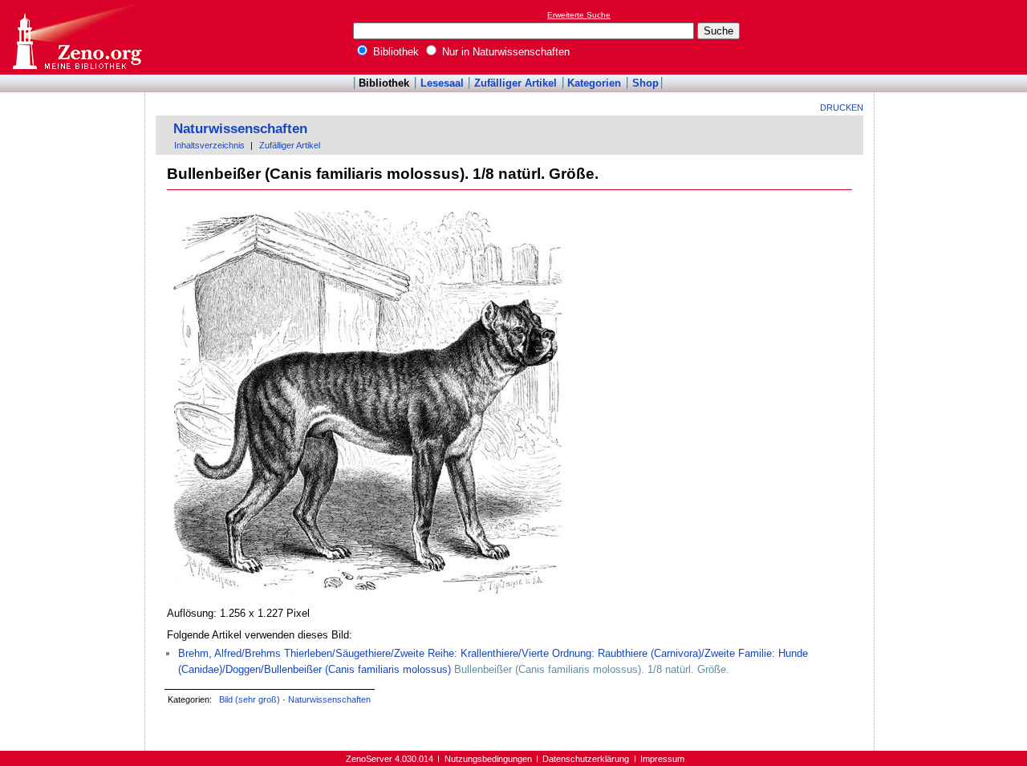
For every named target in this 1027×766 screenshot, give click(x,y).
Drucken (841, 107)
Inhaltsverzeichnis (209, 145)
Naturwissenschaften (240, 128)
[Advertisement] (953, 37)
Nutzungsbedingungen (488, 759)
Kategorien (594, 83)
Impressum (662, 759)
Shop (645, 83)
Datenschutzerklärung (585, 759)
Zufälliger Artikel (515, 83)
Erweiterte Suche (579, 14)
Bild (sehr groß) (249, 699)
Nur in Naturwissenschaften (504, 52)
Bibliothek (394, 52)
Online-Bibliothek (76, 37)
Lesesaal (442, 83)
